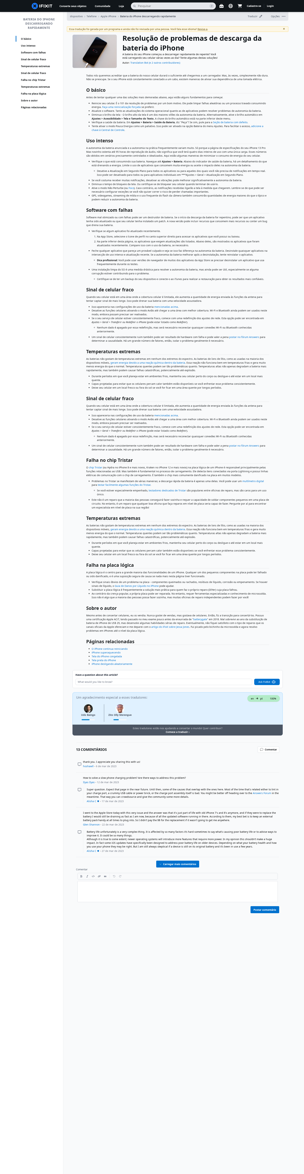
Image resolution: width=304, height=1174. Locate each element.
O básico (26, 38)
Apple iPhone (108, 16)
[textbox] (177, 891)
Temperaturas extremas (35, 66)
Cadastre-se (254, 6)
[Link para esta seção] (84, 91)
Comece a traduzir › (177, 732)
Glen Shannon (91, 824)
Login (270, 6)
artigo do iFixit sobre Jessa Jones (170, 626)
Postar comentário (265, 909)
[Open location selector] (230, 5)
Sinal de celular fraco (33, 59)
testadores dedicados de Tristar (167, 490)
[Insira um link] (99, 876)
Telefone (92, 16)
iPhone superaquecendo (106, 652)
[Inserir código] (93, 876)
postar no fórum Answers (244, 337)
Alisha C (91, 801)
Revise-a (202, 29)
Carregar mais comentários (179, 864)
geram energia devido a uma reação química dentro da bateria (147, 362)
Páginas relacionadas (33, 107)
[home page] (42, 6)
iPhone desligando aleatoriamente (112, 664)
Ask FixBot (264, 681)
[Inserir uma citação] (105, 876)
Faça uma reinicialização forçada (121, 107)
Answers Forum (262, 793)
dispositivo (76, 16)
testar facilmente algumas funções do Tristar (124, 484)
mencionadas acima (166, 306)
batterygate (200, 619)
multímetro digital (253, 481)
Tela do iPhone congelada (107, 656)
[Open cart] (239, 5)
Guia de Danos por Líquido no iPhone (137, 586)
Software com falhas (33, 52)
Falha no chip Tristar (33, 80)
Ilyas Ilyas (89, 782)
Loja (121, 6)
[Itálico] (87, 876)
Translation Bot (139, 62)
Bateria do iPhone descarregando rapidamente (39, 23)
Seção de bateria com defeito (230, 122)
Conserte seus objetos (72, 6)
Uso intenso (28, 45)
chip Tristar (95, 467)
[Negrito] (81, 876)
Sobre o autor (29, 100)
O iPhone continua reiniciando (110, 648)
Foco (131, 188)
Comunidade (102, 6)
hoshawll (88, 766)
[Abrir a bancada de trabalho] (221, 5)
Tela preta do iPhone (104, 660)
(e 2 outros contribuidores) (164, 62)
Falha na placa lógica (33, 93)
